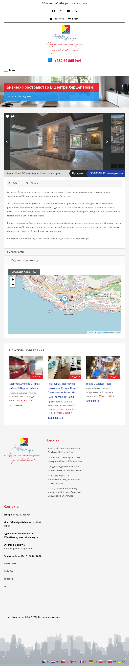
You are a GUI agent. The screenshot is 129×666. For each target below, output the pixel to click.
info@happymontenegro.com (71, 3)
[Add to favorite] (7, 117)
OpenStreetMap (103, 332)
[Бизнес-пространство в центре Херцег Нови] (64, 299)
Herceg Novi (24, 96)
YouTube (8, 579)
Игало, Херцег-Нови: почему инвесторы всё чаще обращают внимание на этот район (65, 492)
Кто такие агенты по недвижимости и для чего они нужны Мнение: (64, 479)
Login (75, 18)
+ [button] (13, 279)
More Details (23, 400)
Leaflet (91, 332)
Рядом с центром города (25, 260)
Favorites (59, 18)
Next (107, 141)
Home (10, 96)
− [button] (13, 285)
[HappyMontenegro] (64, 40)
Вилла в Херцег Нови (98, 383)
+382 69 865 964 (68, 60)
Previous (7, 141)
